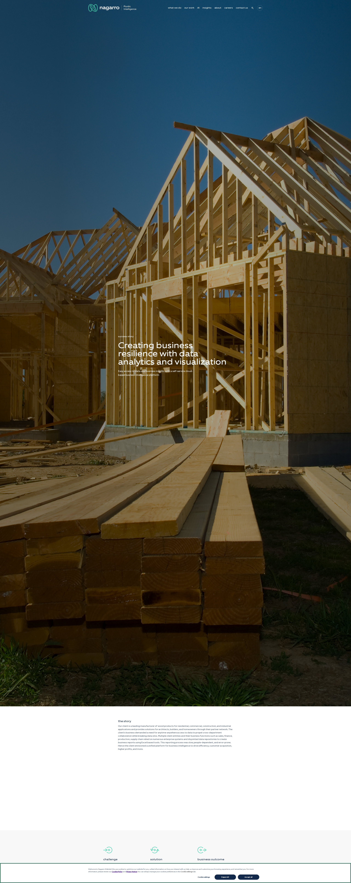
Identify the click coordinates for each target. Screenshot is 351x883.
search (252, 8)
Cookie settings (204, 877)
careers (228, 7)
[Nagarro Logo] (112, 8)
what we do (174, 7)
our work (189, 7)
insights (207, 7)
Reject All (225, 877)
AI (198, 7)
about (217, 7)
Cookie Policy (117, 872)
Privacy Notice (131, 872)
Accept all (248, 877)
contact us (242, 7)
